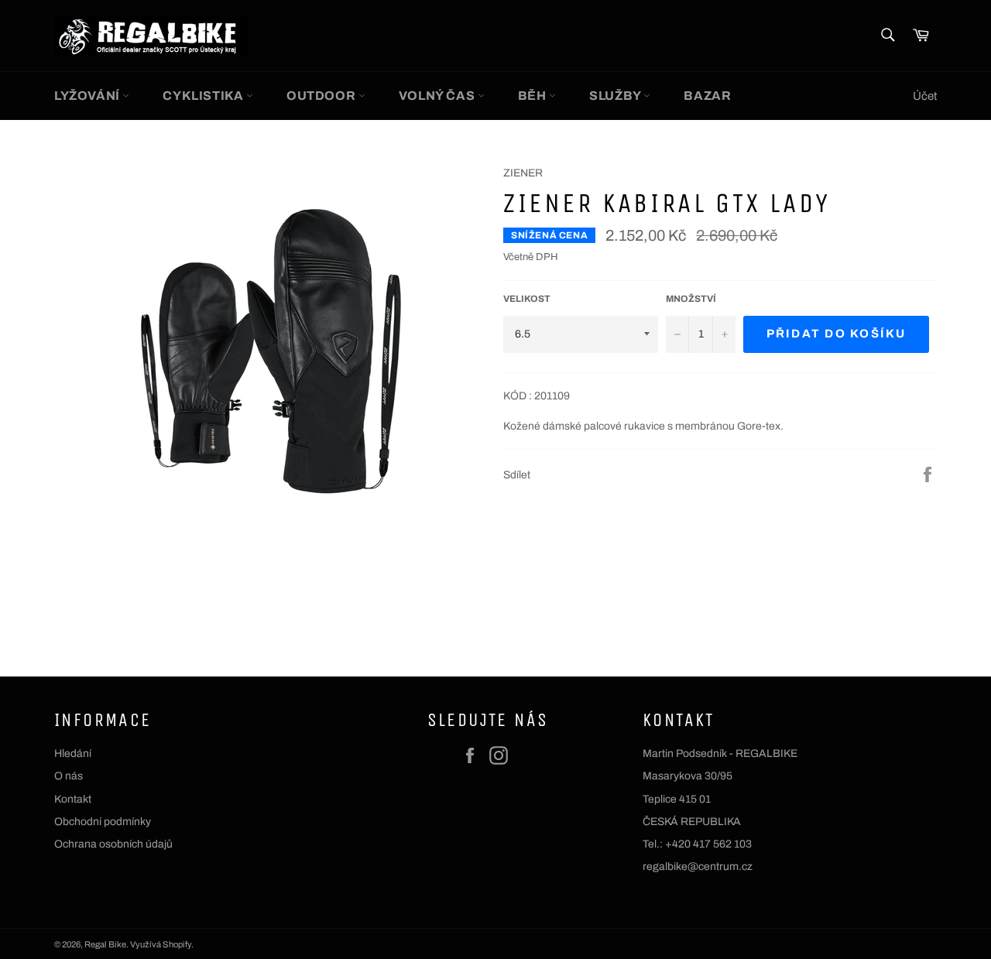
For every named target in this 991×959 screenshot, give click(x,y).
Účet (925, 96)
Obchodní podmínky (102, 821)
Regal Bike (105, 944)
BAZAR (707, 95)
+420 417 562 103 (708, 844)
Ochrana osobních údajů (113, 844)
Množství (691, 298)
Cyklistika (204, 95)
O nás (68, 776)
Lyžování (88, 95)
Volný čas (438, 95)
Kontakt (72, 799)
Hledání (72, 753)
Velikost (526, 298)
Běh (533, 95)
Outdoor (322, 95)
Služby (616, 95)
